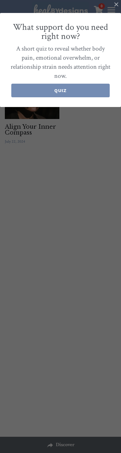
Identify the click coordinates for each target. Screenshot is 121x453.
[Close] (116, 5)
